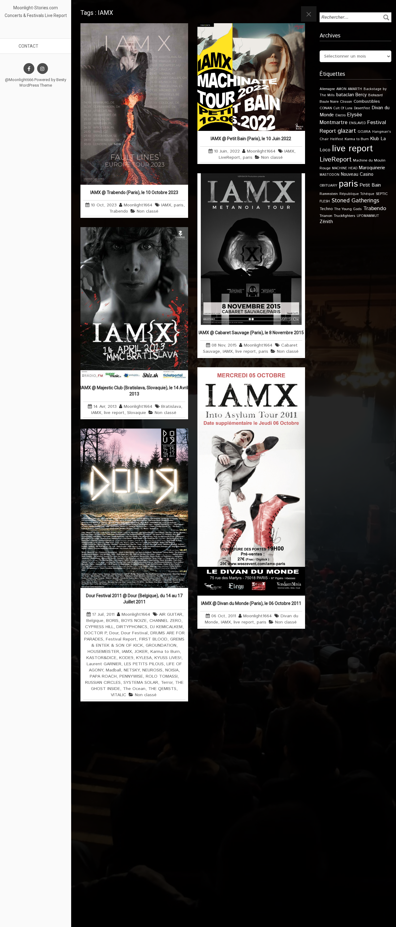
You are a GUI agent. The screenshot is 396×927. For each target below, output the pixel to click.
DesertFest (362, 108)
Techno (326, 209)
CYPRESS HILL (99, 627)
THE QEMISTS (162, 689)
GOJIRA (364, 131)
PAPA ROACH (103, 676)
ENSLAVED (357, 123)
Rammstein (329, 193)
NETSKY (132, 670)
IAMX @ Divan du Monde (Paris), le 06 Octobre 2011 (251, 603)
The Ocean (134, 689)
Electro (340, 115)
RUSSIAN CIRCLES (103, 682)
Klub (374, 139)
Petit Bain (370, 185)
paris (178, 205)
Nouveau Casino (357, 174)
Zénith (326, 222)
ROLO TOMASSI (162, 676)
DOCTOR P (95, 633)
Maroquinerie (372, 168)
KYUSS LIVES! (167, 658)
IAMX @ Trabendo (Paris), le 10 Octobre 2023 (134, 192)
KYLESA (144, 658)
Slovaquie (136, 413)
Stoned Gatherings (355, 200)
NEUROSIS (152, 670)
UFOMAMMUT (368, 215)
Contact (28, 46)
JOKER (141, 652)
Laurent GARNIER (104, 664)
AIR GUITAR (170, 614)
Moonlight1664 (138, 205)
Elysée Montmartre (341, 118)
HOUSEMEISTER (103, 652)
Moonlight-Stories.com (35, 7)
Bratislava (171, 406)
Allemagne (327, 89)
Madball (113, 670)
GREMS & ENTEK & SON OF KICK (138, 642)
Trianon (326, 215)
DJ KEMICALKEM (166, 627)
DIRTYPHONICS (131, 627)
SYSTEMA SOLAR (140, 682)
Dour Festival (134, 633)
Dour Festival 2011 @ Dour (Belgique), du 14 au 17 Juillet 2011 (134, 598)
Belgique (94, 621)
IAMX (166, 205)
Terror (166, 682)
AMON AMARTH (349, 89)
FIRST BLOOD (153, 639)
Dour (113, 633)
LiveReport (229, 157)
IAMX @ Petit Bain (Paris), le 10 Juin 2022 (251, 138)
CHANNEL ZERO (165, 621)
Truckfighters (344, 215)
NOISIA (172, 670)
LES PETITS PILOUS (144, 664)
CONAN (326, 108)
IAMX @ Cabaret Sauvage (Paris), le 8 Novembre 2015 (251, 332)
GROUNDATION (161, 645)
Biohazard (375, 95)
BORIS (112, 621)
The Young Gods (348, 209)
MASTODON (329, 174)
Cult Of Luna (343, 108)
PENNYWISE (131, 676)
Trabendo (118, 211)
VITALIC (118, 695)
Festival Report (121, 639)
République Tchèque (356, 194)
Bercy (361, 95)
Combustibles (367, 101)
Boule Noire (329, 101)
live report (245, 351)
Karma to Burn (165, 652)
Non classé (147, 211)
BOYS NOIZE (134, 621)
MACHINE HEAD (344, 168)
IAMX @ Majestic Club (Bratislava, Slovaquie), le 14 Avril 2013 (134, 390)
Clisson (346, 101)
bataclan (345, 95)
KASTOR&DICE (101, 658)
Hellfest (336, 139)
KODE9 (126, 658)
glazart (347, 131)
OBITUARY (328, 185)
